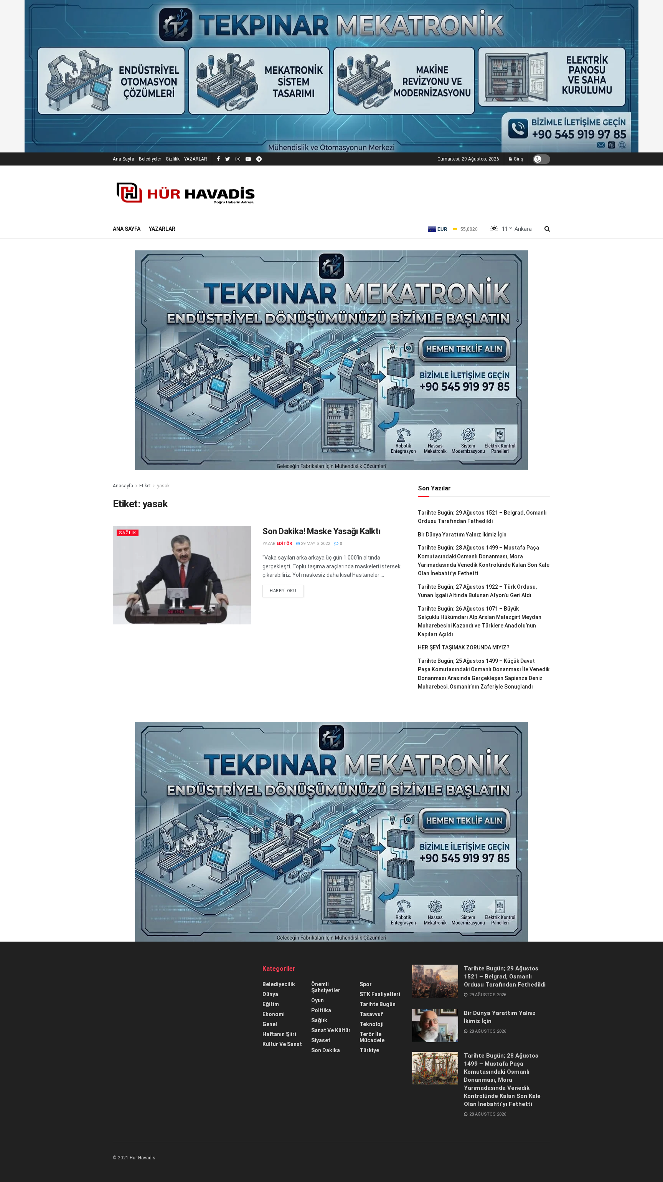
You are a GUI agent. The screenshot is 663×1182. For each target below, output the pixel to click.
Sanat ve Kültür (331, 1030)
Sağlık (127, 532)
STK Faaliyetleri (380, 994)
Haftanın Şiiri (279, 1034)
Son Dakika (325, 1050)
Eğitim (270, 1004)
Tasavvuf (371, 1014)
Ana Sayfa (123, 159)
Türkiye (369, 1050)
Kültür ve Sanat (282, 1044)
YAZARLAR (195, 159)
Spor (366, 984)
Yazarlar (162, 229)
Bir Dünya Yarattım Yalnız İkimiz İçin (462, 534)
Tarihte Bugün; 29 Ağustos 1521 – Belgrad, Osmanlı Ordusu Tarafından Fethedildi (505, 976)
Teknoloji (372, 1024)
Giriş (518, 159)
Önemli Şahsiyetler (325, 987)
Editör (284, 543)
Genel (269, 1024)
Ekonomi (273, 1014)
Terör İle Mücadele (372, 1037)
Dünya (270, 994)
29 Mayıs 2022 (315, 543)
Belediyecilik (278, 984)
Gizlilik (173, 159)
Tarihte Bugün (378, 1004)
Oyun (317, 1000)
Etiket (145, 485)
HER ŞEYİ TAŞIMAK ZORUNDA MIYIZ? (464, 647)
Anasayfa (123, 485)
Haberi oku (283, 590)
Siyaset (320, 1040)
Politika (321, 1010)
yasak (163, 485)
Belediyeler (150, 159)
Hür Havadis (142, 1157)
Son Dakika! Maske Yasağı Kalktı (321, 531)
